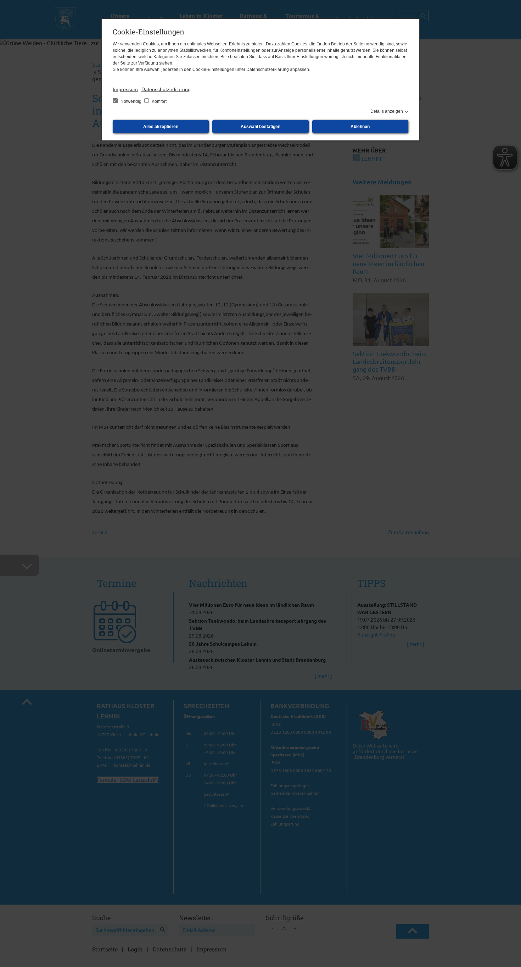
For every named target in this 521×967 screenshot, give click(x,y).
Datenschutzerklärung (166, 89)
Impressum (125, 89)
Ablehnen (360, 126)
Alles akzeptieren (160, 126)
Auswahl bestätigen (260, 126)
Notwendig (130, 101)
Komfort (159, 101)
